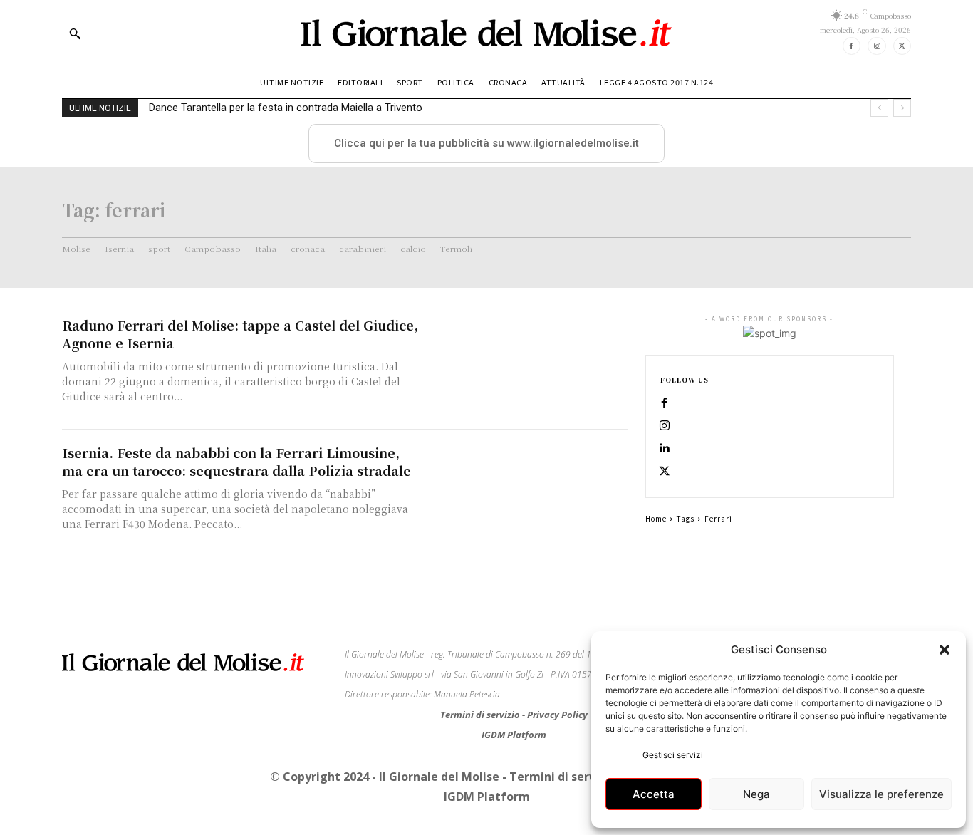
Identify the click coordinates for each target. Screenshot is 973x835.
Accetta (654, 794)
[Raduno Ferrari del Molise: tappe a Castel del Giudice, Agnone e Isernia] (529, 365)
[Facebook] (851, 46)
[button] (944, 650)
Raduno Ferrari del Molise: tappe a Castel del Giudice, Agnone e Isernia (240, 334)
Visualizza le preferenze (881, 794)
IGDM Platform (514, 734)
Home (656, 518)
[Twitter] (902, 46)
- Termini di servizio (560, 776)
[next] (902, 108)
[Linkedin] (664, 448)
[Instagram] (876, 46)
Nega (756, 794)
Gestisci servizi (672, 755)
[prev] (879, 108)
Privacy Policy (557, 714)
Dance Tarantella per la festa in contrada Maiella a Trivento (285, 107)
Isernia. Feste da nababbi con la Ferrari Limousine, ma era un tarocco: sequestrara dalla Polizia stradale (236, 461)
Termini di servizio (481, 714)
